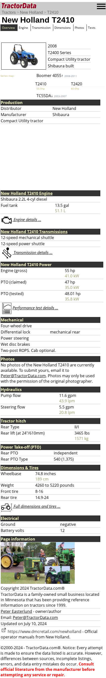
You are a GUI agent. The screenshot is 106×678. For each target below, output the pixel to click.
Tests (91, 28)
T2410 (52, 12)
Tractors (9, 12)
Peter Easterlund (16, 611)
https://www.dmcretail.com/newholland (44, 631)
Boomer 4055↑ (56, 75)
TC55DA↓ (51, 95)
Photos (79, 28)
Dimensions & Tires (19, 467)
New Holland (31, 12)
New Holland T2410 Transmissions (34, 231)
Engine (23, 28)
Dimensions (62, 28)
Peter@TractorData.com (23, 375)
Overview (8, 28)
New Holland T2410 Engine (27, 193)
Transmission (41, 28)
